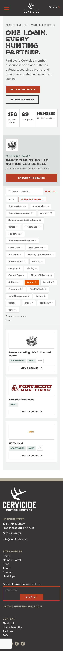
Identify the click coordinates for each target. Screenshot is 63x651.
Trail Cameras (37, 247)
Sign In (53, 7)
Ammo (31, 282)
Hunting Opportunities (41, 254)
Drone (28, 303)
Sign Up (31, 596)
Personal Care (16, 261)
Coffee (40, 296)
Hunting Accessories (21, 213)
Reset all (51, 191)
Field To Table (38, 289)
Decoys (37, 261)
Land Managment (18, 296)
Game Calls (15, 247)
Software (14, 282)
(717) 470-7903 (12, 533)
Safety (13, 303)
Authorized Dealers (32, 199)
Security (48, 282)
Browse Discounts (23, 89)
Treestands (33, 227)
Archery (46, 213)
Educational (15, 289)
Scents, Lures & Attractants (24, 220)
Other (12, 310)
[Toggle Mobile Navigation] (6, 8)
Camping (14, 268)
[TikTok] (23, 644)
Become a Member (22, 99)
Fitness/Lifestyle (41, 275)
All (11, 199)
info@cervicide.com (15, 539)
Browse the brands (31, 178)
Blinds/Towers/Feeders (22, 240)
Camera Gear (16, 275)
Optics (13, 227)
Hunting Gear (17, 206)
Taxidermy (46, 303)
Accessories (40, 206)
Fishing (32, 268)
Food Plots (15, 234)
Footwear (14, 254)
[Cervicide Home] (31, 8)
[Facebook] (17, 644)
